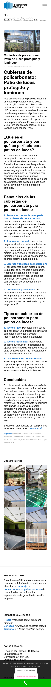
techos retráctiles (10, 443)
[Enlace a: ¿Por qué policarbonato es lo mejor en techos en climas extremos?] (14, 475)
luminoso (38, 437)
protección (25, 440)
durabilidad (37, 433)
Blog (6, 15)
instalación (8, 437)
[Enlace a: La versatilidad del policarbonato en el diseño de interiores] (36, 539)
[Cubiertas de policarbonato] (22, 41)
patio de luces (15, 440)
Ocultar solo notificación (26, 676)
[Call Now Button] (25, 683)
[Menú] (43, 5)
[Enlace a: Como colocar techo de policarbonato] (14, 496)
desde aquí (35, 428)
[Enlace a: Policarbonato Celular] (36, 518)
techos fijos (42, 440)
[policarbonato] (21, 5)
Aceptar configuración (26, 670)
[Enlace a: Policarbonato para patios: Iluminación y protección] (36, 475)
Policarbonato (27, 67)
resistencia (34, 440)
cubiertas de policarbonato (22, 433)
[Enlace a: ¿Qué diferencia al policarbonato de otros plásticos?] (14, 539)
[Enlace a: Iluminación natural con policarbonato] (14, 518)
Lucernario (9, 67)
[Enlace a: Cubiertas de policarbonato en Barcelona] (36, 496)
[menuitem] (43, 5)
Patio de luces (18, 67)
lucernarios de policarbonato (23, 437)
